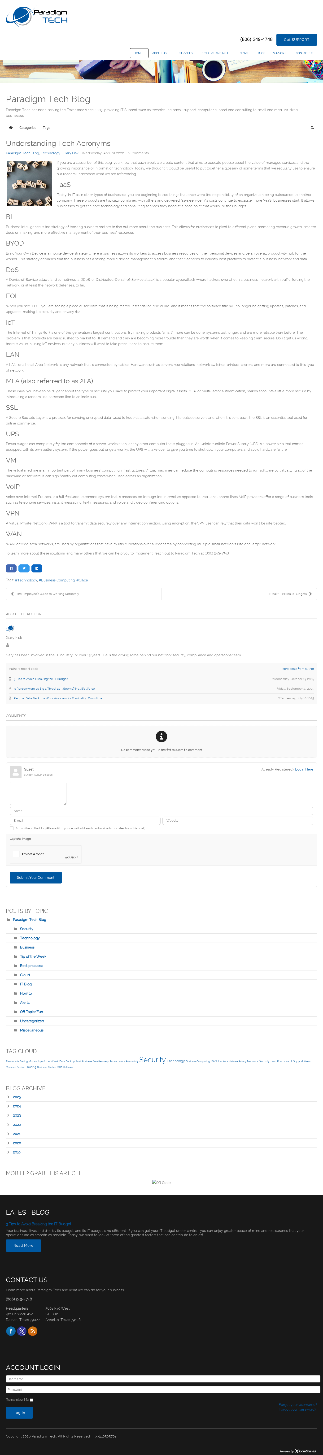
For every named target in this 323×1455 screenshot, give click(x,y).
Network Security (258, 1061)
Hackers (223, 1061)
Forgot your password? (297, 1409)
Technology (50, 153)
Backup (52, 1067)
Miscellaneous (32, 1030)
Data (214, 1061)
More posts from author (297, 669)
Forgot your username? (297, 1405)
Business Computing (58, 580)
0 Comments (138, 153)
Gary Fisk (71, 153)
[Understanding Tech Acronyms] (29, 183)
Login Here (304, 769)
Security (26, 929)
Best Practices (280, 1061)
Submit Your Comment (35, 877)
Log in (19, 1413)
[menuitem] (139, 53)
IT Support (296, 1061)
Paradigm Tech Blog (22, 153)
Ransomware (117, 1061)
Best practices (31, 966)
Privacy (242, 1061)
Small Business (84, 1061)
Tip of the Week (33, 956)
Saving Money (28, 1061)
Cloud (25, 975)
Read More (23, 1245)
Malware (233, 1061)
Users (307, 1061)
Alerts (25, 1002)
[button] (312, 127)
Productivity (132, 1061)
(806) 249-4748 (256, 39)
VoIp (59, 1067)
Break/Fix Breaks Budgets (288, 594)
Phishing (31, 1067)
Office (83, 580)
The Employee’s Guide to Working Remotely (47, 594)
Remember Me (17, 1399)
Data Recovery (101, 1061)
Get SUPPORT (297, 40)
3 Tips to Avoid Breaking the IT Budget (38, 1224)
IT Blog (26, 984)
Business (27, 947)
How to (26, 993)
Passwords (12, 1061)
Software (68, 1067)
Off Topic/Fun (31, 1012)
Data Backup (67, 1061)
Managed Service (15, 1067)
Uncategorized (32, 1021)
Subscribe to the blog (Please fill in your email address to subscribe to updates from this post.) (80, 828)
